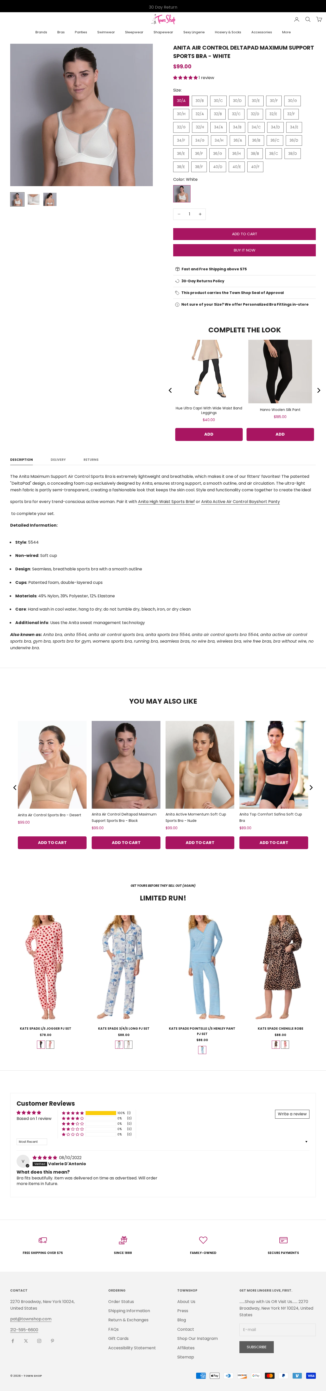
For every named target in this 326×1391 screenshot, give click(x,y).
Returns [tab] (91, 459)
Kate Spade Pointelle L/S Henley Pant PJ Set (202, 1031)
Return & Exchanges (128, 1320)
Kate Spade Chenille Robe (280, 1028)
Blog (181, 1320)
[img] (45, 1158)
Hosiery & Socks (228, 32)
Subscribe (256, 1347)
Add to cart (244, 233)
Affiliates (186, 1348)
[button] (186, 78)
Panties (81, 32)
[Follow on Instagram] (39, 1340)
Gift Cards (118, 1338)
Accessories (261, 32)
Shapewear (163, 32)
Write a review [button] (292, 1114)
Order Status (121, 1302)
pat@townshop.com (30, 1319)
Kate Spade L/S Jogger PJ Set (45, 1028)
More (286, 32)
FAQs (113, 1329)
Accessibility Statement (132, 1348)
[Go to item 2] (33, 199)
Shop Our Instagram (197, 1338)
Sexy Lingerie (194, 32)
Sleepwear (134, 32)
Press (182, 1311)
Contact (185, 1329)
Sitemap (185, 1357)
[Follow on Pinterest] (52, 1340)
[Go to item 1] (17, 199)
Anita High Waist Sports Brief (166, 502)
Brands (41, 32)
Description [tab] (21, 459)
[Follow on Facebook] (12, 1340)
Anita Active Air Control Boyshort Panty (240, 502)
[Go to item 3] (50, 199)
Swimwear (106, 32)
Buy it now (244, 250)
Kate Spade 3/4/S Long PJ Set (124, 1028)
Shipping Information (129, 1311)
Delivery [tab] (58, 459)
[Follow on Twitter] (26, 1340)
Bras (61, 32)
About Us (186, 1302)
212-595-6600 (24, 1330)
